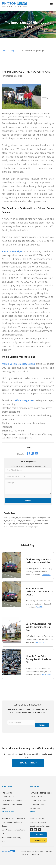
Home (4, 51)
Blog (12, 51)
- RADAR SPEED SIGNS (38, 797)
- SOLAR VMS (35, 808)
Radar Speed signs (12, 251)
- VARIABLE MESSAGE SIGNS (41, 793)
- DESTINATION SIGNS (38, 800)
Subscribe (42, 725)
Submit (28, 500)
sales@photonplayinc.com (40, 826)
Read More (46, 574)
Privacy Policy (35, 854)
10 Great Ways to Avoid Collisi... (14, 818)
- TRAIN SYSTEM (8, 797)
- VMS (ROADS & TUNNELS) (12, 800)
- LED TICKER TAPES (37, 804)
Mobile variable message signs (18, 363)
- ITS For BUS (7, 793)
